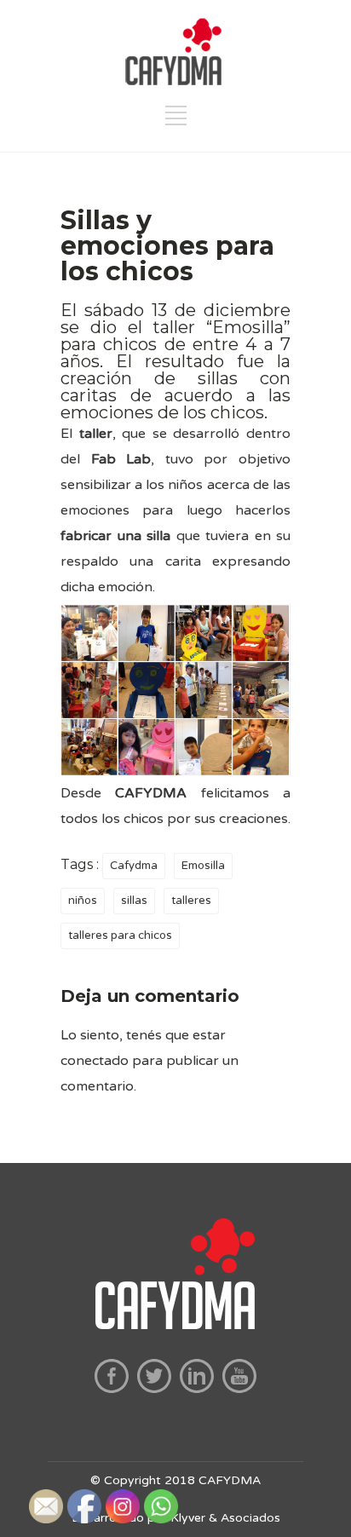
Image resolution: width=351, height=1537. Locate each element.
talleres (191, 900)
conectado (94, 1060)
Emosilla (203, 865)
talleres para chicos (120, 935)
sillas (134, 900)
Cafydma (134, 865)
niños (82, 900)
